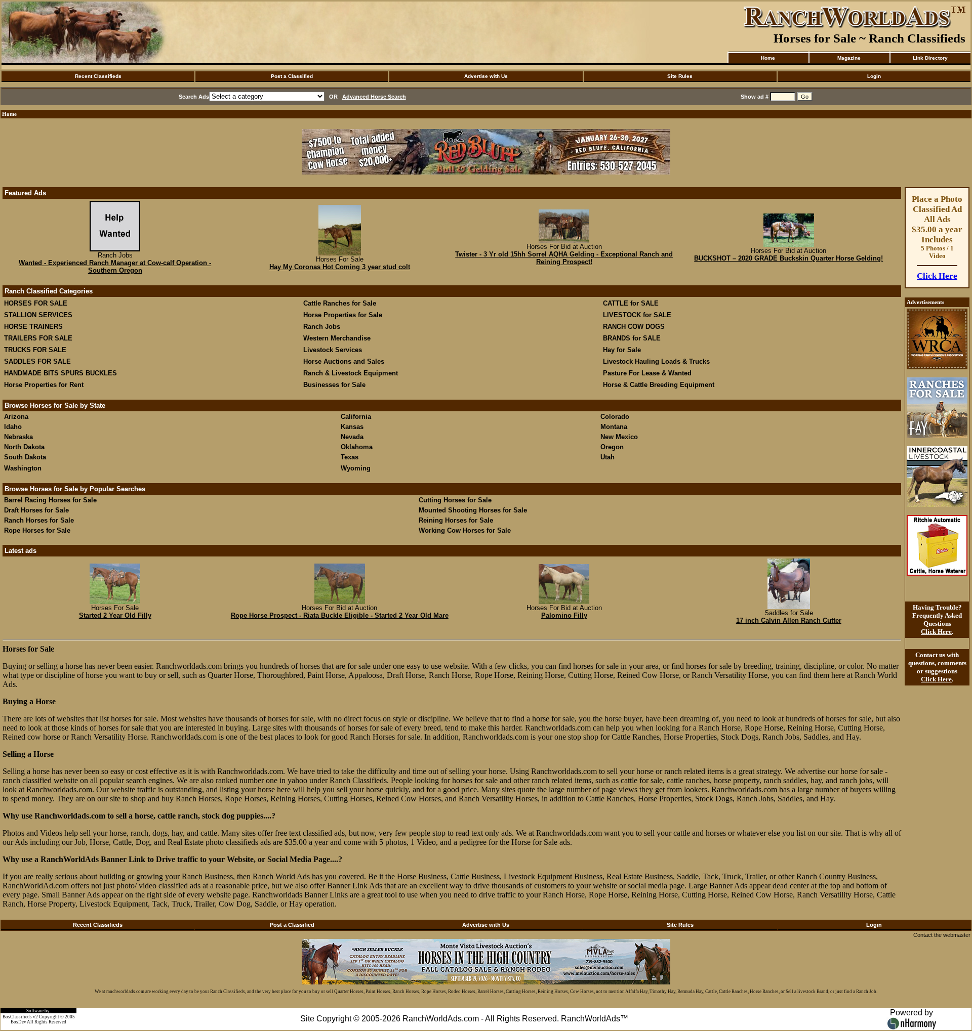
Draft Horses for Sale (36, 510)
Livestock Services (332, 350)
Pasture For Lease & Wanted (647, 373)
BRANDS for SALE (632, 338)
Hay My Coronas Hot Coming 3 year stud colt (339, 267)
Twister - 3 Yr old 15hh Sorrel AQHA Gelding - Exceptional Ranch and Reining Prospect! (564, 258)
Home (768, 58)
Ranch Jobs (321, 326)
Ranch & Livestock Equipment (350, 373)
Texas (349, 457)
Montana (613, 427)
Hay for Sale (623, 350)
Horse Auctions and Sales (343, 361)
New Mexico (619, 437)
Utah (607, 457)
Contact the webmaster (941, 935)
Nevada (352, 437)
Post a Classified (292, 76)
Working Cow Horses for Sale (465, 530)
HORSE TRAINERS (33, 326)
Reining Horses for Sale (456, 520)
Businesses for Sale (334, 385)
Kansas (352, 427)
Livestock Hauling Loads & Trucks (656, 361)
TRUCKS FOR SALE (35, 350)
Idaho (13, 427)
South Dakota (25, 457)
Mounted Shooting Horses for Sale (473, 510)
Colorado (614, 416)
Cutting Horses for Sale (455, 500)
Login (874, 76)
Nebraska (18, 437)
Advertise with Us (486, 76)
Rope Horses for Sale (37, 530)
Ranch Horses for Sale (39, 520)
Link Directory (930, 58)
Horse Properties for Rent (44, 385)
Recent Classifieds (98, 76)
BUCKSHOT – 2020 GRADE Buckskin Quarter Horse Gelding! (788, 258)
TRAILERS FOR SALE (38, 338)
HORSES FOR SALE (35, 303)
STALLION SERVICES (38, 315)
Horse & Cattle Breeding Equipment (658, 385)
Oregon (612, 447)
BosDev (18, 1021)
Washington (23, 468)
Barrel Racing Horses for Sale (50, 500)
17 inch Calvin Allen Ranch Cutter (788, 620)
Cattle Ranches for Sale (339, 303)
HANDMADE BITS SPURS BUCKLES (60, 373)
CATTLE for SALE (631, 303)
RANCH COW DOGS (634, 326)
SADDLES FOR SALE (37, 361)
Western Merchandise (337, 338)
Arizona (16, 416)
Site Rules (680, 76)
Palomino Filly (564, 615)
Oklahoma (357, 447)
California (356, 416)
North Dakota (24, 447)
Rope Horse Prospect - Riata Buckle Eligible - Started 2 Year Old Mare (340, 615)
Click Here (937, 276)
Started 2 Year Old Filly (115, 615)
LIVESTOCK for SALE (637, 315)
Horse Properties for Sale (342, 315)
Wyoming (356, 468)
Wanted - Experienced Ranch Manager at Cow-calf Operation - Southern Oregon (115, 266)
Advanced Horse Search (374, 97)
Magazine (849, 58)
